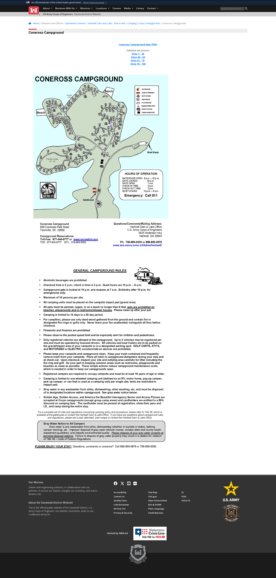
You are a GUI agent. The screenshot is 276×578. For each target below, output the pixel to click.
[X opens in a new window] (122, 483)
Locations (101, 8)
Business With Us (65, 8)
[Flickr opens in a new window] (135, 483)
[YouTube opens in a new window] (128, 483)
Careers (117, 8)
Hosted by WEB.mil (117, 533)
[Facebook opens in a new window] (116, 483)
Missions (85, 8)
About (46, 8)
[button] (95, 2)
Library (140, 8)
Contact (151, 8)
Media (127, 8)
